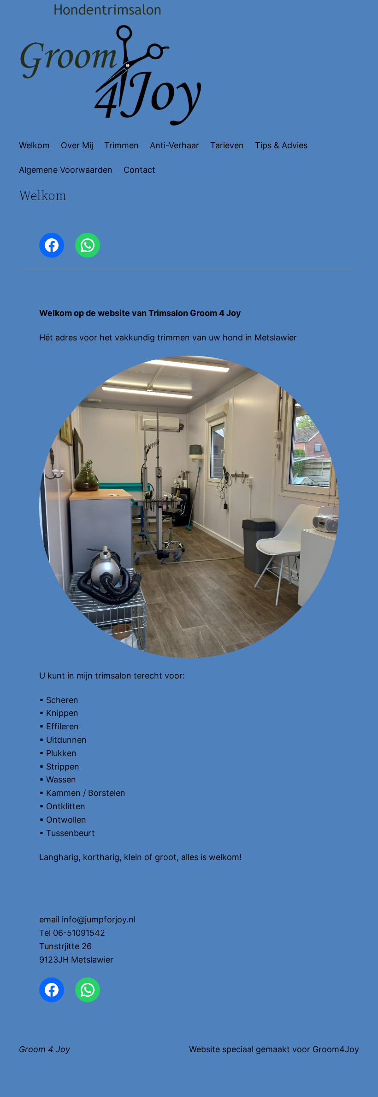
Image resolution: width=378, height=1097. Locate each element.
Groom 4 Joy (44, 1049)
